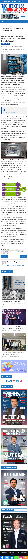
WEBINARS (14, 1)
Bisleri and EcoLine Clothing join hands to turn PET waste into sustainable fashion (13, 353)
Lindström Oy (5, 253)
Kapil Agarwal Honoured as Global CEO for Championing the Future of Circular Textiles (12, 327)
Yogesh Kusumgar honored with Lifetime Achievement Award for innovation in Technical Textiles (24, 256)
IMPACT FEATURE (7, 1)
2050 (8, 249)
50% (13, 249)
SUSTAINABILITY (5, 43)
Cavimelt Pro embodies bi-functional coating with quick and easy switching (5, 256)
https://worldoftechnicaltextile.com (15, 265)
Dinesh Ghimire (14, 554)
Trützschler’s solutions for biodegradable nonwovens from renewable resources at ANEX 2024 (13, 303)
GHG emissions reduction (7, 251)
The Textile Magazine (18, 46)
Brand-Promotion (11, 112)
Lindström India (19, 251)
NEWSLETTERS (21, 1)
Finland (17, 249)
